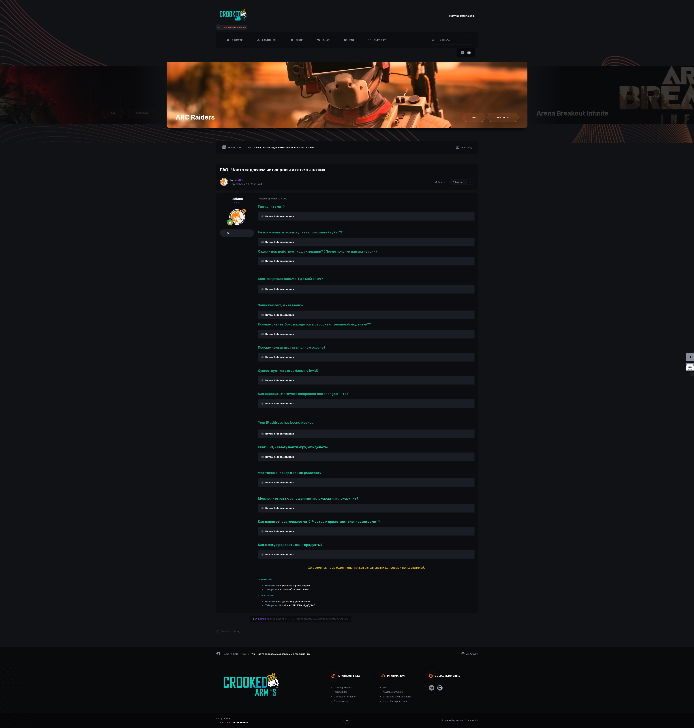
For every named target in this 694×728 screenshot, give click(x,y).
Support (379, 40)
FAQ (351, 40)
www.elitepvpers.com (395, 701)
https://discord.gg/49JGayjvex (293, 585)
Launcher (269, 40)
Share (441, 182)
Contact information (345, 696)
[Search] (433, 40)
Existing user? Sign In (462, 16)
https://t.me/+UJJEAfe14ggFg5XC (296, 605)
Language (222, 718)
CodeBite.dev (240, 722)
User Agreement (343, 687)
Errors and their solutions (397, 696)
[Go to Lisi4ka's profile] (224, 182)
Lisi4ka (237, 199)
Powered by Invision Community (460, 720)
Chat (326, 40)
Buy (113, 113)
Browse (237, 40)
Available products (393, 691)
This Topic (464, 40)
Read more (503, 117)
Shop (299, 40)
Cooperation (341, 701)
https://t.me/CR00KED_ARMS (294, 589)
